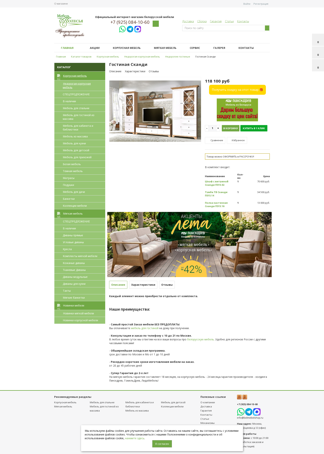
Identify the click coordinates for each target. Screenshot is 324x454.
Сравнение (216, 140)
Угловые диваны (73, 242)
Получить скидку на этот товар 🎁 (237, 90)
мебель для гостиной (144, 328)
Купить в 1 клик (254, 128)
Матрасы (68, 178)
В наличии (69, 101)
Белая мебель (72, 164)
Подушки (68, 185)
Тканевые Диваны (74, 270)
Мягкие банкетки (74, 297)
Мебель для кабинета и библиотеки (78, 127)
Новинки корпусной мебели (80, 320)
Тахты (67, 290)
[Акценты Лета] (189, 244)
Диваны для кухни (74, 284)
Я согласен (162, 444)
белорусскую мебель (200, 339)
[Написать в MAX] (137, 28)
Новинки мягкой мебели (78, 313)
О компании (207, 402)
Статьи (229, 21)
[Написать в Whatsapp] (122, 28)
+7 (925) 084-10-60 (130, 22)
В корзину (230, 128)
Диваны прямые (73, 235)
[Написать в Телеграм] (130, 28)
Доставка (188, 21)
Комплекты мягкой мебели (80, 256)
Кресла (67, 249)
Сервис (195, 48)
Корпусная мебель (127, 48)
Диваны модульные (75, 277)
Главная (67, 48)
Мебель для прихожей (77, 157)
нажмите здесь (134, 438)
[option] (155, 111)
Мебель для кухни (74, 143)
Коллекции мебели (75, 205)
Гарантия (216, 21)
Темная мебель (73, 171)
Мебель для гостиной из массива (78, 117)
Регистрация (261, 3)
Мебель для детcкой (76, 150)
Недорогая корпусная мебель (77, 85)
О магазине (61, 3)
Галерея (219, 48)
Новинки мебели (73, 305)
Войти (246, 3)
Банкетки (69, 199)
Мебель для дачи (74, 192)
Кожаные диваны (74, 263)
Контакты (243, 21)
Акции (95, 48)
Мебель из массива (75, 136)
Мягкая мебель (165, 48)
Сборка (202, 21)
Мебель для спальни (76, 108)
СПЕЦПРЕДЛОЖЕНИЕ (76, 94)
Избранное (238, 140)
